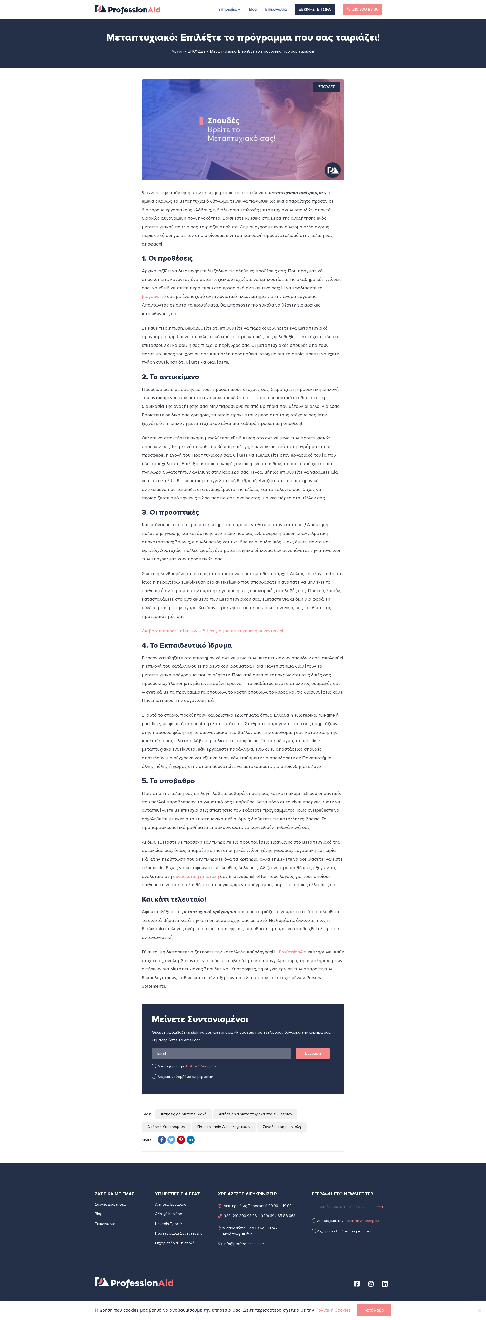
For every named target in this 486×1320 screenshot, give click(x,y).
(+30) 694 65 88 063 (278, 1216)
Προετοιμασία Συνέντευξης (178, 1233)
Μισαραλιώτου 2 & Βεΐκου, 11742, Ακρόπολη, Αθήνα (250, 1231)
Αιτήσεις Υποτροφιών (166, 1127)
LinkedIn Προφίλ (168, 1224)
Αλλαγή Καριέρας (169, 1214)
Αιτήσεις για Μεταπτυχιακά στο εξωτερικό (255, 1114)
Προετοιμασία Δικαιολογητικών (223, 1127)
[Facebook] (162, 1140)
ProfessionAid (292, 952)
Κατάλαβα (374, 1310)
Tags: (146, 1114)
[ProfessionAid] (127, 9)
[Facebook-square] (357, 1283)
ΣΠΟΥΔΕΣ (197, 51)
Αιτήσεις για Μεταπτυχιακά (184, 1114)
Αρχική (178, 51)
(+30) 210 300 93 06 (240, 1216)
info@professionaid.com (244, 1244)
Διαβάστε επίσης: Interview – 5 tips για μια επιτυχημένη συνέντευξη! (212, 631)
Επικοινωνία (105, 1224)
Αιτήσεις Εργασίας (170, 1204)
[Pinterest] (181, 1140)
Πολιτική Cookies (333, 1310)
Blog (99, 1214)
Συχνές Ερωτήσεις (110, 1204)
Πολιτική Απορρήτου (202, 1066)
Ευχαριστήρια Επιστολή (175, 1243)
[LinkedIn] (191, 1140)
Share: (147, 1140)
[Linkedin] (384, 1283)
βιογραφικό (154, 296)
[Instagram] (370, 1283)
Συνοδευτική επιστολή (282, 1127)
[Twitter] (171, 1140)
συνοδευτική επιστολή (196, 876)
